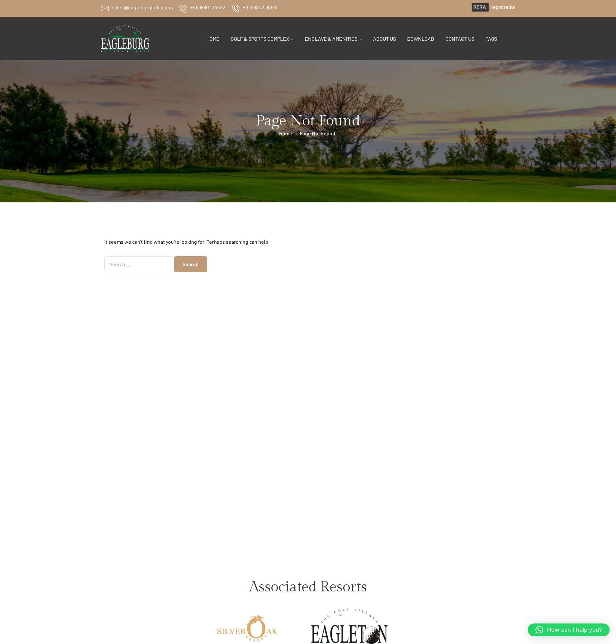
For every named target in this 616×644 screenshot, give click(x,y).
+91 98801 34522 (208, 7)
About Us (384, 39)
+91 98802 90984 (261, 7)
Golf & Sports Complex (260, 39)
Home (212, 39)
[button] (569, 629)
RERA (459, 7)
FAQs (491, 39)
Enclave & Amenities (331, 39)
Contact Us (459, 39)
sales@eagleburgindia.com (142, 7)
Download (420, 39)
